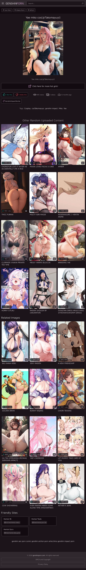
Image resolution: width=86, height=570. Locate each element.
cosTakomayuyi (38, 108)
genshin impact (51, 108)
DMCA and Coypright (43, 559)
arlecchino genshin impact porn (61, 541)
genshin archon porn (40, 541)
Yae (65, 108)
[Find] (82, 3)
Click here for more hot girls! (45, 86)
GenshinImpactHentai (12, 101)
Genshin (15, 3)
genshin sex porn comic (21, 541)
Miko (60, 108)
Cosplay (27, 108)
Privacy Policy (43, 564)
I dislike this (23, 95)
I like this (9, 95)
